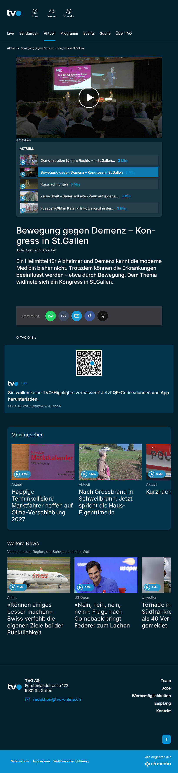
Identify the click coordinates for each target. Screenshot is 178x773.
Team (166, 680)
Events (89, 33)
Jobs (166, 688)
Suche (105, 33)
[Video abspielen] (89, 97)
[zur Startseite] (14, 13)
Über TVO (124, 33)
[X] (102, 316)
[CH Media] (158, 763)
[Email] (76, 316)
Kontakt (163, 711)
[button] (63, 316)
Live (10, 33)
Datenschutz (20, 761)
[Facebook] (89, 316)
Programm (69, 33)
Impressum (41, 761)
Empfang (162, 703)
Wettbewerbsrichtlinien (71, 761)
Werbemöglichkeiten (151, 695)
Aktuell (49, 33)
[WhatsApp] (50, 316)
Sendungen (29, 33)
